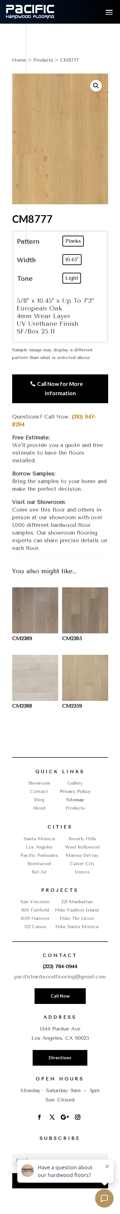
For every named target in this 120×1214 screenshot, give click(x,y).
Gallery (75, 783)
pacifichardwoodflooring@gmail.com (60, 977)
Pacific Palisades (39, 855)
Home (19, 60)
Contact (39, 791)
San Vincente (35, 902)
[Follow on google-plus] (65, 1117)
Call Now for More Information (60, 388)
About (39, 808)
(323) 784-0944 (60, 966)
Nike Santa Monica (77, 926)
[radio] (73, 241)
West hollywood (82, 847)
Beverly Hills (82, 839)
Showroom (39, 783)
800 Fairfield (35, 910)
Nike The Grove (77, 918)
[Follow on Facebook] (39, 1117)
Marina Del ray (82, 855)
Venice (82, 872)
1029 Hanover (35, 918)
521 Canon (35, 926)
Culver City (82, 863)
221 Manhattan (77, 902)
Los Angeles (39, 847)
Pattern (28, 241)
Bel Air (39, 872)
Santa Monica (39, 839)
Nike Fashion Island (77, 910)
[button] (96, 85)
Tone (25, 278)
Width (26, 260)
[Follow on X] (52, 1117)
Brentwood (39, 863)
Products (43, 60)
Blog (39, 800)
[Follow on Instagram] (78, 1117)
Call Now (60, 996)
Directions (60, 1057)
